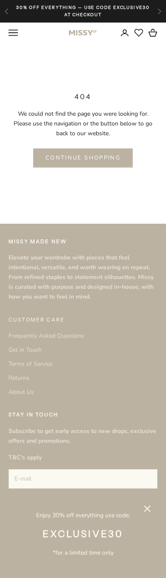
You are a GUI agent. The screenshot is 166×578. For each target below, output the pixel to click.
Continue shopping (83, 158)
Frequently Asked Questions (46, 336)
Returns (19, 378)
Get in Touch (25, 350)
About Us (21, 392)
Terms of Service (30, 364)
